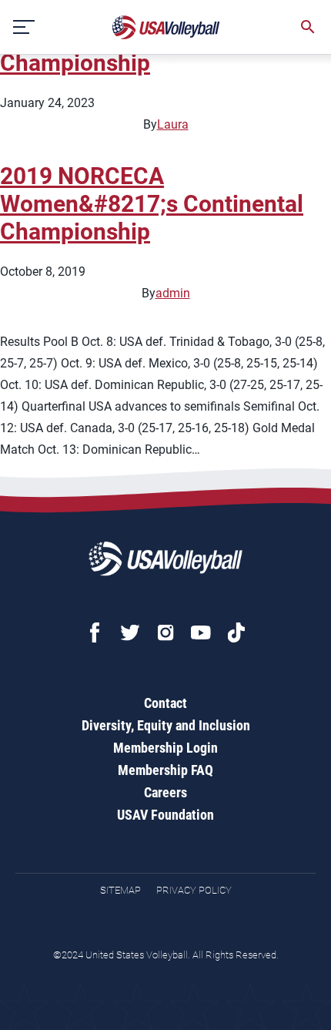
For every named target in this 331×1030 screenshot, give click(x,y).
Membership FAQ (165, 770)
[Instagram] (165, 632)
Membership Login (165, 748)
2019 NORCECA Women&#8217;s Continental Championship (151, 204)
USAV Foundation (165, 815)
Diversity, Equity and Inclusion (166, 725)
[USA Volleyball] (166, 27)
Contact (165, 703)
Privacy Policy (194, 890)
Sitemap (120, 890)
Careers (165, 792)
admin (172, 293)
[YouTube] (201, 632)
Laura (173, 124)
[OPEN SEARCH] (308, 27)
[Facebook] (95, 632)
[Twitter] (130, 632)
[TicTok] (236, 632)
